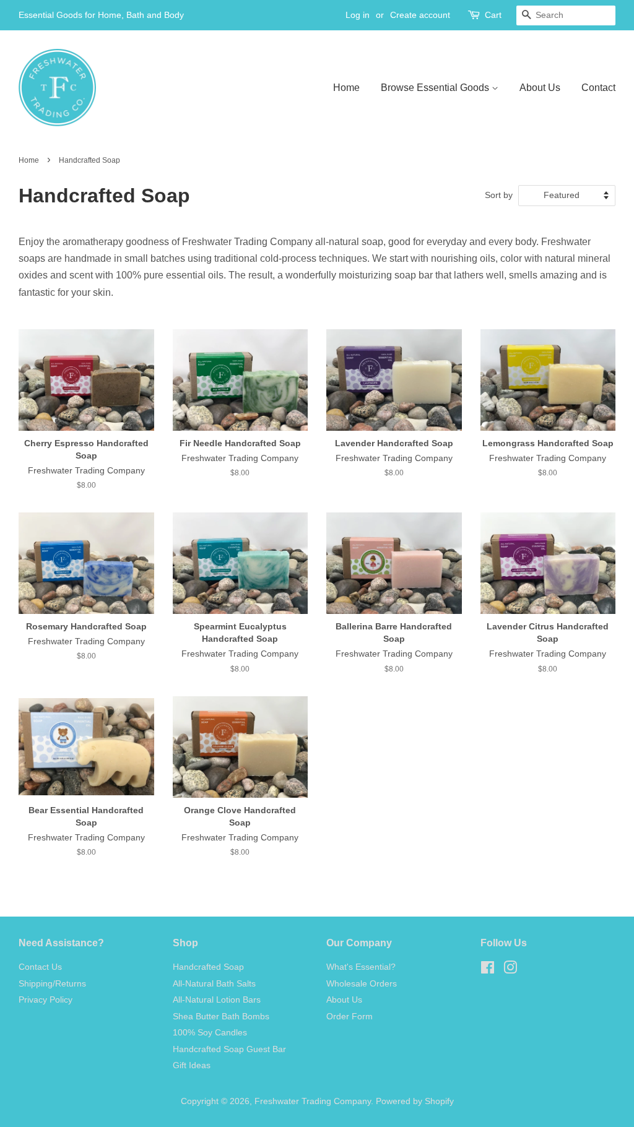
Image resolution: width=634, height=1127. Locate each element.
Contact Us (40, 967)
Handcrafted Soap (208, 967)
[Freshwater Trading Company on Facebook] (487, 970)
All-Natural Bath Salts (214, 983)
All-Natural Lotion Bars (217, 999)
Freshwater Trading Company (312, 1101)
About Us (539, 87)
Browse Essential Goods (436, 87)
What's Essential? (361, 967)
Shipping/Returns (52, 983)
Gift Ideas (192, 1065)
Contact (598, 87)
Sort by (499, 195)
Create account (420, 15)
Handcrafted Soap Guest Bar (229, 1049)
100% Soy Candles (210, 1032)
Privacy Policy (45, 999)
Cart (493, 15)
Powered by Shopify (415, 1101)
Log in (357, 15)
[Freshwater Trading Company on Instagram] (510, 970)
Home (346, 87)
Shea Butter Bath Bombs (221, 1016)
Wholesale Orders (361, 983)
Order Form (349, 1016)
